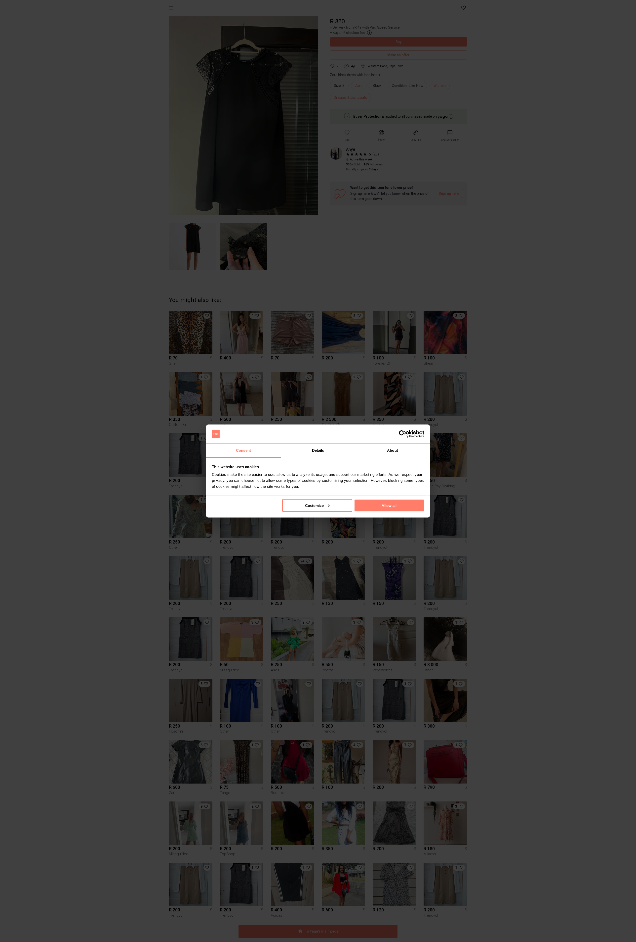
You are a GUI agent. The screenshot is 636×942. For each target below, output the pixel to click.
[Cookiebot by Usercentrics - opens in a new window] (402, 434)
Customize (314, 505)
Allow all (389, 505)
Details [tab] (318, 450)
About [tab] (392, 450)
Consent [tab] (243, 450)
